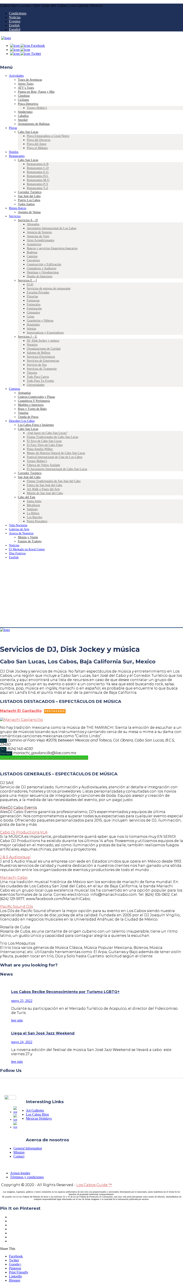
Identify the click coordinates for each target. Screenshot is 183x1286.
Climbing (24, 95)
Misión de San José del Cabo (45, 493)
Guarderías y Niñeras (40, 320)
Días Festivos (17, 553)
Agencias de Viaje (38, 236)
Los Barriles (34, 517)
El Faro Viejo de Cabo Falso (45, 445)
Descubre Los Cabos (22, 421)
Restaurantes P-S (37, 184)
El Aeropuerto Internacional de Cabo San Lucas (57, 469)
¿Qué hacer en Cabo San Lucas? (47, 433)
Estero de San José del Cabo (44, 485)
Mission (19, 1152)
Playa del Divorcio (38, 140)
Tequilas (23, 413)
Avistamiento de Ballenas (34, 124)
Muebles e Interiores (31, 405)
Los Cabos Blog (37, 1114)
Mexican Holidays (39, 1118)
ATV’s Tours (26, 87)
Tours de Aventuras (30, 79)
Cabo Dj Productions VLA (23, 832)
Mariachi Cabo (13, 877)
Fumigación (34, 308)
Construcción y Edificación (44, 264)
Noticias (15, 17)
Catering (32, 256)
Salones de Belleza (38, 352)
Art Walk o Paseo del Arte (43, 489)
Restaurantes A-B (37, 164)
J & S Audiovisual (15, 857)
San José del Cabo (29, 196)
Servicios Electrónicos (41, 356)
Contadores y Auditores (41, 268)
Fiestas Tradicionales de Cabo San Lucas (52, 437)
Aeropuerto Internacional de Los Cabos (51, 228)
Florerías (32, 296)
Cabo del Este (26, 497)
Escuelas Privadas (38, 292)
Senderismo (25, 112)
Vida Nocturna (18, 525)
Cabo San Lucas (28, 132)
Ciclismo (23, 99)
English (14, 25)
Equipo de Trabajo (30, 541)
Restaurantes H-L (38, 176)
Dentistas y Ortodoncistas (43, 272)
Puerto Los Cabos (29, 200)
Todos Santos (26, 204)
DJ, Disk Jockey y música (43, 340)
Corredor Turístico (30, 192)
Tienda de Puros (28, 417)
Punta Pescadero (37, 521)
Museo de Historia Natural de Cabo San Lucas (56, 453)
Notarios (32, 344)
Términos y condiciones (27, 1177)
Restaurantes (17, 156)
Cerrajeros (33, 260)
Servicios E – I (27, 280)
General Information (27, 1148)
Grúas (30, 316)
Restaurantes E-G (38, 172)
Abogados (33, 224)
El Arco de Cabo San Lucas (44, 441)
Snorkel (23, 120)
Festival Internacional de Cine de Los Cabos (54, 457)
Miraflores (33, 505)
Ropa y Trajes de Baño (32, 409)
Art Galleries (35, 1110)
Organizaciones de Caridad (43, 348)
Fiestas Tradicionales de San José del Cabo (54, 481)
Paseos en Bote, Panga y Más (36, 91)
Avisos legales (20, 1173)
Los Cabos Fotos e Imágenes (36, 425)
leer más (17, 1020)
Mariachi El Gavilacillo (21, 711)
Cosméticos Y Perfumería (34, 401)
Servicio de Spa (37, 364)
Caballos (23, 116)
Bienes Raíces (17, 208)
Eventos (14, 21)
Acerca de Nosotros (21, 533)
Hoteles (13, 152)
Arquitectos (34, 244)
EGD (30, 284)
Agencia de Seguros (39, 232)
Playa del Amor (36, 144)
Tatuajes (32, 372)
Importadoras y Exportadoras (45, 332)
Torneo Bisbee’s (37, 107)
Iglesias (31, 328)
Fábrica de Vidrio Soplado (43, 465)
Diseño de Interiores (39, 276)
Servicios (15, 216)
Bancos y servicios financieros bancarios (52, 248)
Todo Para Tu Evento (40, 380)
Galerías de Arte (19, 529)
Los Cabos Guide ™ (94, 1185)
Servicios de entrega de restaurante (49, 288)
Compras (14, 388)
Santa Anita (34, 501)
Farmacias (33, 300)
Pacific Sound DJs (16, 906)
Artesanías (24, 392)
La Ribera (33, 513)
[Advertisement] (91, 594)
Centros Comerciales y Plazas (36, 396)
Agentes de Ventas (29, 212)
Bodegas (32, 252)
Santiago (32, 509)
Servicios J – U (27, 336)
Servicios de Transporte (42, 368)
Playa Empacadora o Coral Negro (48, 136)
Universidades (35, 384)
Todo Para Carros (38, 376)
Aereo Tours (25, 83)
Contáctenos (17, 13)
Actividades (16, 75)
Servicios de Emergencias (43, 360)
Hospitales (33, 324)
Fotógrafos (33, 304)
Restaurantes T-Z (37, 188)
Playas (13, 128)
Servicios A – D (28, 220)
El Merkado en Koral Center (27, 549)
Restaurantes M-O (38, 180)
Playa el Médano (37, 148)
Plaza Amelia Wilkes (40, 449)
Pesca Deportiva (28, 103)
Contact (18, 1156)
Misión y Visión (28, 537)
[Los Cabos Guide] (6, 38)
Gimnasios (33, 312)
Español (14, 29)
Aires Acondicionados (40, 240)
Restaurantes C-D (38, 168)
